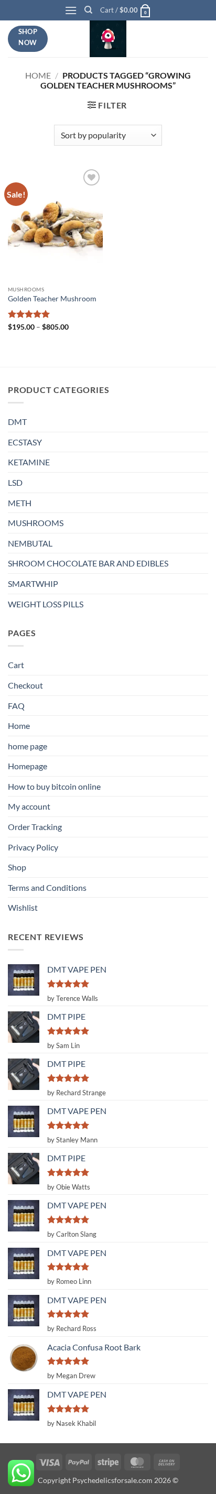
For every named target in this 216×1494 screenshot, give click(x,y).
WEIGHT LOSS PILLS (45, 604)
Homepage (27, 766)
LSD (15, 482)
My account (29, 806)
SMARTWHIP (33, 583)
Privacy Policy (33, 847)
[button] (70, 10)
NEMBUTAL (30, 543)
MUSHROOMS (35, 523)
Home (38, 75)
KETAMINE (29, 462)
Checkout (25, 685)
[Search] (88, 10)
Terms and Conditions (47, 887)
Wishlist (23, 907)
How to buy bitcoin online (54, 786)
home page (27, 746)
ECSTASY (25, 442)
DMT (17, 422)
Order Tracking (35, 827)
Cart (16, 665)
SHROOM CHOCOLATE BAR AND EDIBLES (88, 563)
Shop (17, 867)
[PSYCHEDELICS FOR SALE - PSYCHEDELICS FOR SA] (108, 38)
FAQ (16, 706)
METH (19, 503)
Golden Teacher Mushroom (52, 299)
